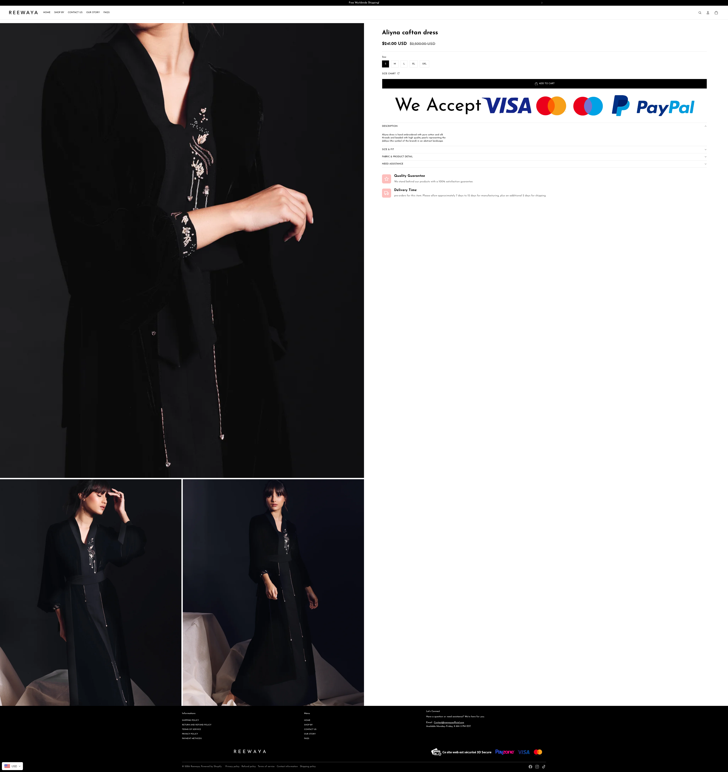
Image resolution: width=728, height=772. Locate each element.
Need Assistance (392, 164)
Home (307, 720)
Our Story (310, 734)
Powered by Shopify (211, 766)
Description (390, 126)
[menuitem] (46, 13)
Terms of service (191, 729)
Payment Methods (192, 739)
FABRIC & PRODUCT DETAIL (397, 157)
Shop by (308, 725)
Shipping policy (190, 720)
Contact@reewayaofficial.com (449, 722)
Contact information (287, 766)
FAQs (306, 739)
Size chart (389, 74)
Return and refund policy (196, 725)
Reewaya (195, 766)
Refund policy (249, 766)
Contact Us (310, 729)
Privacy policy (190, 734)
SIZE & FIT (388, 149)
